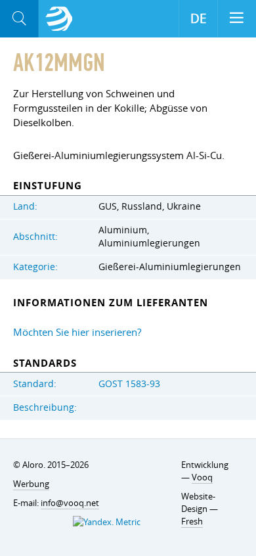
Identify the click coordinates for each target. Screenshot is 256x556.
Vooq (202, 477)
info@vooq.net (70, 503)
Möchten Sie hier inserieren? (77, 331)
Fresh (192, 521)
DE (198, 18)
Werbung (31, 484)
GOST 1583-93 (129, 384)
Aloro (59, 19)
